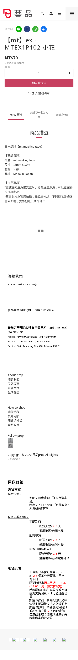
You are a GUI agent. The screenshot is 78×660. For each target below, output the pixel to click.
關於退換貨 (15, 421)
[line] (19, 29)
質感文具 (13, 388)
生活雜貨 (13, 392)
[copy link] (44, 29)
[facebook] (27, 29)
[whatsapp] (35, 29)
